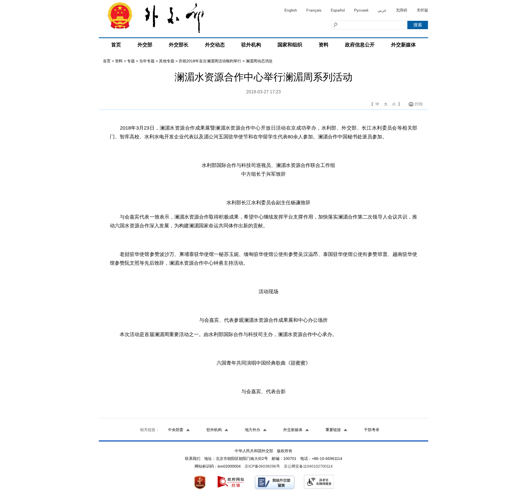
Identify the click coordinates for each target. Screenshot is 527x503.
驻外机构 (251, 44)
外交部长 (179, 44)
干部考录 (371, 429)
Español (338, 10)
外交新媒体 (403, 44)
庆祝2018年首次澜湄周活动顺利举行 (210, 61)
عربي (382, 10)
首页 (116, 44)
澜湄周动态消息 (259, 61)
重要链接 (333, 429)
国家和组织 (289, 44)
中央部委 (175, 429)
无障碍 (401, 10)
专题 (131, 61)
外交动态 (215, 44)
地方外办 (252, 429)
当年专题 (147, 61)
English (290, 10)
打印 (419, 104)
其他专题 (166, 61)
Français (313, 10)
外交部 (145, 44)
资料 (324, 44)
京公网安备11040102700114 (308, 466)
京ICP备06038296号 (262, 466)
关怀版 (422, 10)
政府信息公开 (360, 44)
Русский (361, 10)
